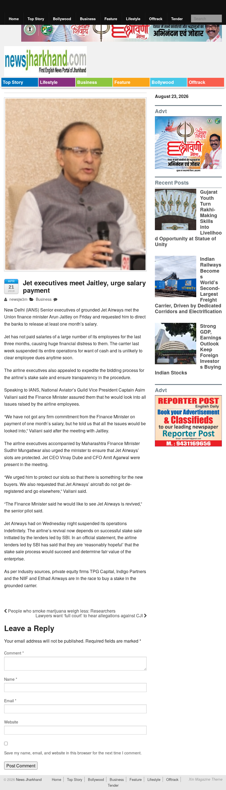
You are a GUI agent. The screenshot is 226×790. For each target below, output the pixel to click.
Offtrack (155, 18)
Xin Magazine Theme (205, 779)
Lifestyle (133, 18)
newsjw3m (18, 299)
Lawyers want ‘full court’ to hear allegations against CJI (90, 615)
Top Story (36, 18)
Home (14, 18)
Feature (110, 18)
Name (10, 679)
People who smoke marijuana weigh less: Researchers (61, 611)
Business (88, 18)
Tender (177, 18)
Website (11, 722)
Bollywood (62, 18)
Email (10, 700)
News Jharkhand (28, 779)
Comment (14, 653)
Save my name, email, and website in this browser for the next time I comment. (73, 753)
